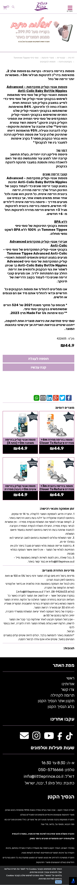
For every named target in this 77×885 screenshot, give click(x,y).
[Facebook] (69, 397)
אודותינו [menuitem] (68, 683)
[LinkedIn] (49, 397)
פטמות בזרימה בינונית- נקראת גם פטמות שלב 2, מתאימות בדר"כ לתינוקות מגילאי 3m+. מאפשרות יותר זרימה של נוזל (38, 200)
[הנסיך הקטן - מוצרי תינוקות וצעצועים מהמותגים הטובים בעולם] (41, 6)
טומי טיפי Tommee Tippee (26, 57)
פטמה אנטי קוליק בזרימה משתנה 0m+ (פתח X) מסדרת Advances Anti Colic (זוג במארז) (20, 444)
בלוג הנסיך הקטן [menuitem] (61, 706)
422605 (61, 338)
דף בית (71, 57)
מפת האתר (63, 665)
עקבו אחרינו (62, 719)
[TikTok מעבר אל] (69, 737)
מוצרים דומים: (64, 408)
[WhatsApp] (36, 397)
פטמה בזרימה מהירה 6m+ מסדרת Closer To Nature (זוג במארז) (57, 443)
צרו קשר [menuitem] (67, 689)
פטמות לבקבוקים (48, 61)
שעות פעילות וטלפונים (52, 748)
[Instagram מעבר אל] (36, 737)
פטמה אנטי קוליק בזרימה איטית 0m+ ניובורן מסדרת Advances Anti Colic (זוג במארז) (20, 490)
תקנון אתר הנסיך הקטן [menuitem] (56, 700)
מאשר (58, 882)
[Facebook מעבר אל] (59, 737)
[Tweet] (62, 397)
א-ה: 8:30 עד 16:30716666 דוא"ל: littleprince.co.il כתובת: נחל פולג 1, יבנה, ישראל (48, 772)
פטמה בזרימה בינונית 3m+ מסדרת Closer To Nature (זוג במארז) (57, 489)
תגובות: (68, 648)
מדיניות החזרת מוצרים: (58, 570)
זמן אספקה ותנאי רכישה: (57, 509)
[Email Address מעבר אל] (24, 737)
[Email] (43, 397)
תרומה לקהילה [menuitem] (62, 695)
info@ (29, 776)
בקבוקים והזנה (65, 61)
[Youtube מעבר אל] (49, 737)
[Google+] (56, 397)
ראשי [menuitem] (70, 678)
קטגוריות (61, 57)
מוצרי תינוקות (48, 57)
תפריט (70, 11)
